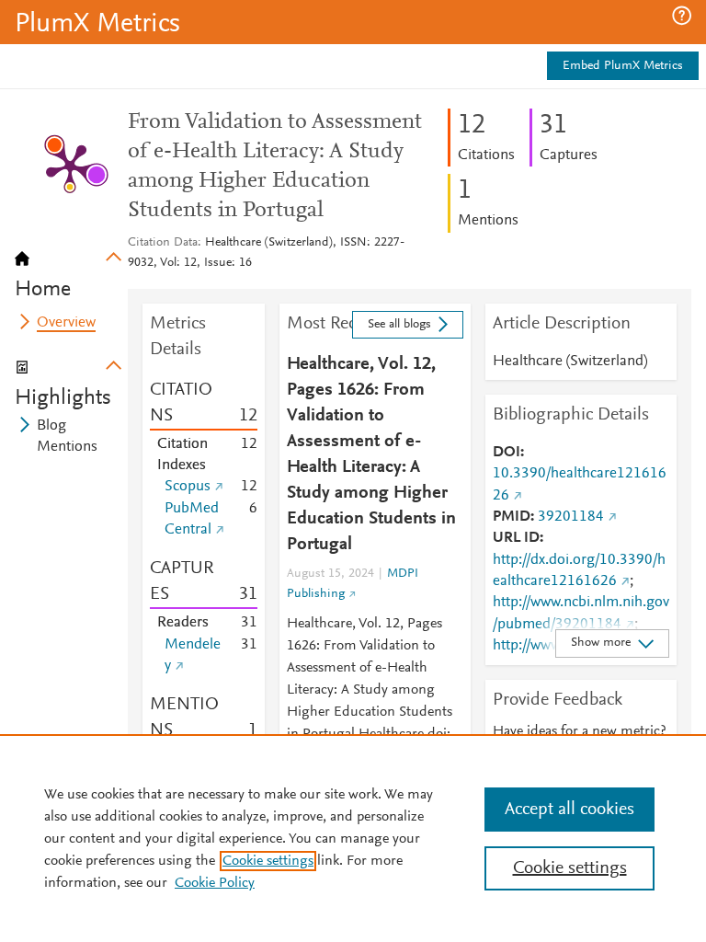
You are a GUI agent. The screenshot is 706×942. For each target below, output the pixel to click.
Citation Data (163, 242)
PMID (511, 517)
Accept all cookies (569, 809)
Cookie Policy (215, 883)
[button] (681, 16)
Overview (66, 323)
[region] (353, 838)
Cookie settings (267, 861)
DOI (506, 452)
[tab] (71, 268)
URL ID (516, 538)
